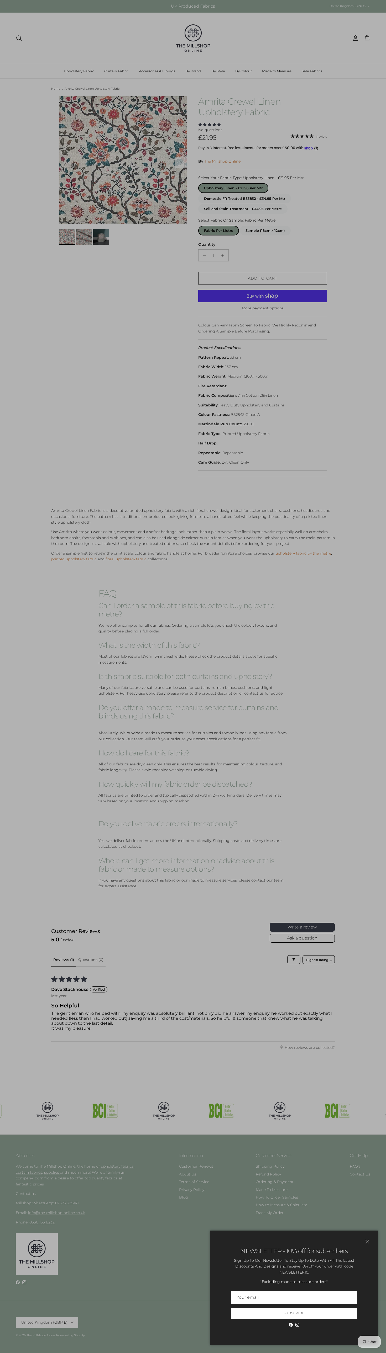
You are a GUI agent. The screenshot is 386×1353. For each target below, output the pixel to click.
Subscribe (294, 1313)
